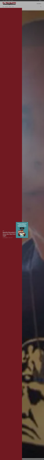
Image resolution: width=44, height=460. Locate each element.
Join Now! (22, 228)
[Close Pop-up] (27, 222)
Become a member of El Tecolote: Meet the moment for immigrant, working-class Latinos (22, 225)
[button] (22, 230)
